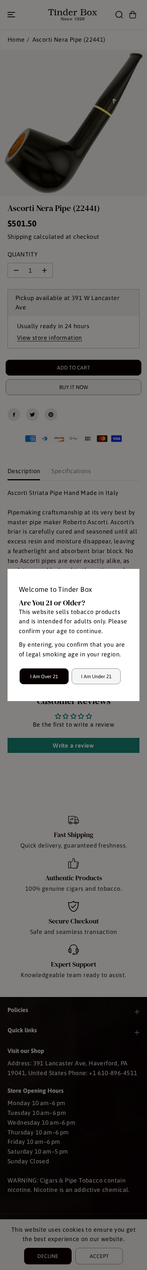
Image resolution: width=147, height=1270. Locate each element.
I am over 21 (44, 676)
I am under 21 (96, 676)
